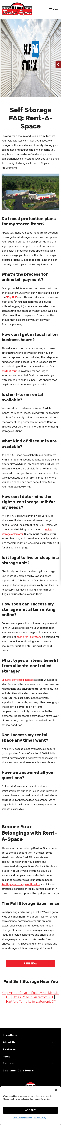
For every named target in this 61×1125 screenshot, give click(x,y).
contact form (9, 371)
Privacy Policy (40, 1118)
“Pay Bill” (11, 297)
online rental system (29, 636)
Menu (55, 9)
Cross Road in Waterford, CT (33, 997)
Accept (30, 1110)
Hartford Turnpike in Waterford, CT (31, 1001)
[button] (56, 1090)
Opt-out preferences (22, 1118)
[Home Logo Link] (26, 9)
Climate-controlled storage (18, 679)
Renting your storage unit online (21, 884)
